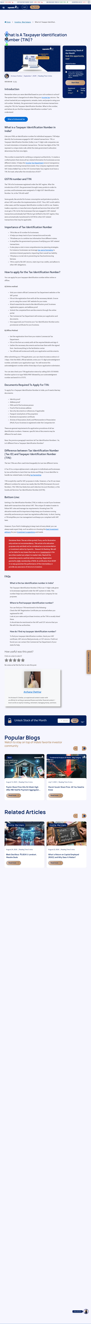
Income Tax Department (35, 163)
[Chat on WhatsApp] (86, 1311)
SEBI (19, 561)
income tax (46, 98)
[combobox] (68, 67)
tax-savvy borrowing (45, 250)
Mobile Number (70, 64)
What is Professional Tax (16, 119)
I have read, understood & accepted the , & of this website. (76, 74)
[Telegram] (7, 41)
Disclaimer (75, 75)
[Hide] (7, 48)
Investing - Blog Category (23, 22)
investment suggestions (26, 532)
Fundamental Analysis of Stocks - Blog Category (65, 758)
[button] (75, 748)
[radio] (6, 660)
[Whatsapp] (7, 44)
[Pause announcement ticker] (89, 2)
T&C (69, 75)
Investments (45, 552)
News (9, 758)
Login (24, 7)
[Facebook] (7, 32)
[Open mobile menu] (3, 7)
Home (8, 22)
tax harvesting (35, 475)
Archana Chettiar (32, 692)
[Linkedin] (7, 35)
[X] (7, 38)
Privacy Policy (79, 74)
